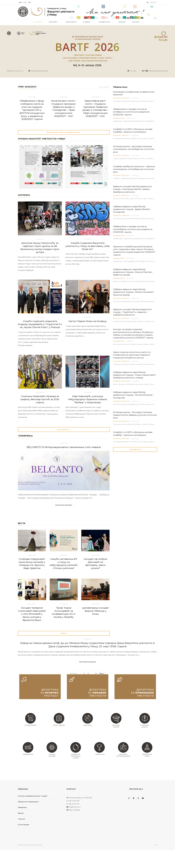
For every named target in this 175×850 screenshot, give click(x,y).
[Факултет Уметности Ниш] (53, 12)
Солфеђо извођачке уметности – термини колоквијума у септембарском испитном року (134, 169)
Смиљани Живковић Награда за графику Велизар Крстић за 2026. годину (40, 399)
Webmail (20, 813)
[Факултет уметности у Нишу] (23, 12)
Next (101, 673)
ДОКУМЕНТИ (71, 22)
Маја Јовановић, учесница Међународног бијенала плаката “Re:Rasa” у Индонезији (87, 399)
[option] (87, 51)
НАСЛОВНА (37, 22)
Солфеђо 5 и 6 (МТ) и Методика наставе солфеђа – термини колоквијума (132, 130)
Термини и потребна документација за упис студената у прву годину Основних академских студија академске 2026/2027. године (134, 250)
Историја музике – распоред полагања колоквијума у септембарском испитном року (133, 149)
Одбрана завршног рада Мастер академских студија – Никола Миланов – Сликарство (133, 395)
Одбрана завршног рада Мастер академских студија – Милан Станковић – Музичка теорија (134, 292)
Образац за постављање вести (28, 802)
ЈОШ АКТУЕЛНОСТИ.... (64, 429)
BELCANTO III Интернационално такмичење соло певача (64, 447)
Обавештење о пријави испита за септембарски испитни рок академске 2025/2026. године (132, 229)
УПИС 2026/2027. (27, 87)
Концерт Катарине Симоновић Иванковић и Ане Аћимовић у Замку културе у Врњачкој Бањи (32, 613)
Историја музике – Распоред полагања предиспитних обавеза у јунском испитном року (135, 415)
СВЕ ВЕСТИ (63, 633)
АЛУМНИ (121, 22)
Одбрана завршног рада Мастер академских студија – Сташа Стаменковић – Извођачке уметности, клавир (135, 375)
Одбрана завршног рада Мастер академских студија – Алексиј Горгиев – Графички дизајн (133, 272)
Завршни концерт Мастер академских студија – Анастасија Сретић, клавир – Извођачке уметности (132, 189)
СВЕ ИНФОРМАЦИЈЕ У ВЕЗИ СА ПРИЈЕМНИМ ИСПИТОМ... (63, 132)
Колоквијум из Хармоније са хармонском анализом (133, 93)
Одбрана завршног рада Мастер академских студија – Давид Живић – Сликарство (132, 209)
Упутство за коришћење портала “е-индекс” (33, 796)
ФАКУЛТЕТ (53, 22)
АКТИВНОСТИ (104, 22)
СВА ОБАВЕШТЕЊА (135, 449)
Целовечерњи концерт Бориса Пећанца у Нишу (95, 610)
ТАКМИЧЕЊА (25, 436)
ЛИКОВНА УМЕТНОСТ (121, 215)
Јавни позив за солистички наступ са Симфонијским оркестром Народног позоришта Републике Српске (131, 355)
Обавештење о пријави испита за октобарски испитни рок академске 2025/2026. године (131, 112)
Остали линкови (23, 825)
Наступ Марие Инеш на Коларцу (87, 321)
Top (156, 844)
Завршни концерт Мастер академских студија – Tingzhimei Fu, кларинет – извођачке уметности (132, 312)
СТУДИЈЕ (86, 22)
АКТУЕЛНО (24, 195)
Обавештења (119, 118)
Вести (21, 523)
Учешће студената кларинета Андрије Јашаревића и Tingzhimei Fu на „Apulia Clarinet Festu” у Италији (40, 324)
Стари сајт (21, 819)
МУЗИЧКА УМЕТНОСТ (121, 98)
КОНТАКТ (136, 22)
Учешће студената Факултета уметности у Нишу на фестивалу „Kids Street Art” (87, 246)
